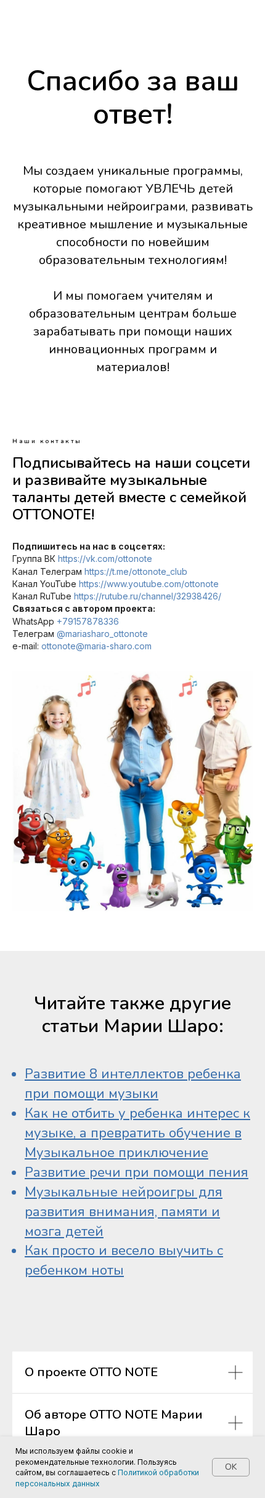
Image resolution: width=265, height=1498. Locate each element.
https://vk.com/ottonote (105, 558)
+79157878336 (88, 621)
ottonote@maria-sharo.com (96, 646)
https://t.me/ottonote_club (135, 571)
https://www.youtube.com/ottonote (149, 584)
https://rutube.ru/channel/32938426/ (147, 596)
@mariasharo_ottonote (102, 633)
